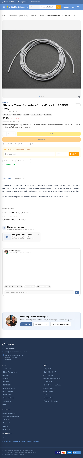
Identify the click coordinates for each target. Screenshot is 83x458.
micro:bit (6, 382)
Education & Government (52, 378)
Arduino (6, 378)
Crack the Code (8, 398)
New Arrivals (17, 114)
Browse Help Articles (62, 324)
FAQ (45, 394)
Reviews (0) (19, 178)
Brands (22, 15)
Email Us (28, 324)
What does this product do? (13, 287)
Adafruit (33, 15)
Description (7, 178)
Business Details (49, 388)
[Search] (58, 7)
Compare (24, 144)
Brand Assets (48, 391)
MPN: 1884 (16, 112)
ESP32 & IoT (7, 385)
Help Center (48, 369)
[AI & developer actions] (78, 104)
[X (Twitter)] (3, 437)
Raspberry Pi (7, 375)
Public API (6, 423)
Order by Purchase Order (52, 385)
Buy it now (41, 139)
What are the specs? (43, 287)
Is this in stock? (29, 287)
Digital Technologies (10, 372)
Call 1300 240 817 (50, 372)
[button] (39, 96)
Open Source (7, 394)
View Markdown (25, 161)
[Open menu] (4, 7)
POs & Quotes (48, 382)
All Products (7, 114)
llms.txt (5, 426)
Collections (13, 15)
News (5, 404)
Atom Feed (7, 420)
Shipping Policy (49, 398)
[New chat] (74, 251)
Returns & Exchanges (51, 401)
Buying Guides (8, 391)
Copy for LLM (10, 161)
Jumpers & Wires (36, 114)
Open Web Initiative (9, 413)
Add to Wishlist (10, 144)
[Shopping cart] (78, 7)
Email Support (48, 375)
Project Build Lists (9, 388)
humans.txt (6, 429)
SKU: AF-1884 (6, 112)
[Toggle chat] (77, 251)
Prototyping (47, 114)
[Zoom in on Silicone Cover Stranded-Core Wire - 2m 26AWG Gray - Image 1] (41, 59)
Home (4, 15)
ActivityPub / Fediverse (11, 416)
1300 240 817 (42, 324)
